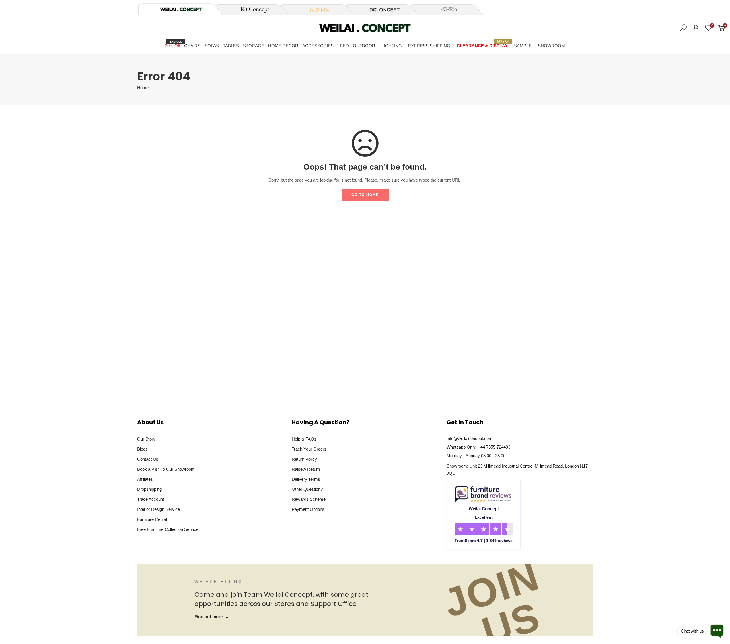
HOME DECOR (283, 45)
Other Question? (307, 489)
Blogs (142, 449)
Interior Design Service (158, 509)
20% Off (173, 44)
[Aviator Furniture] (446, 9)
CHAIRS (192, 45)
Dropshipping (149, 489)
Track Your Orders (309, 449)
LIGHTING (391, 45)
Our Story (146, 439)
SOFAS (212, 45)
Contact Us (147, 459)
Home (143, 87)
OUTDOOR (364, 45)
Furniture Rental (152, 519)
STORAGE (253, 45)
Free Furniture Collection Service (167, 529)
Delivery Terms (306, 479)
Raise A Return (306, 469)
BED (344, 45)
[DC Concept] (381, 9)
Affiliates (145, 479)
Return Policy (304, 459)
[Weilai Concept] (181, 9)
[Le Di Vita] (316, 9)
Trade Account (150, 499)
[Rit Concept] (251, 9)
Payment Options (308, 509)
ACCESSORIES (318, 45)
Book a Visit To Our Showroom (166, 469)
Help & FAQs (304, 439)
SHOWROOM (551, 45)
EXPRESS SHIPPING (429, 45)
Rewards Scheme (309, 499)
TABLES (231, 45)
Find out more (211, 616)
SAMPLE (523, 45)
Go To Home (365, 195)
